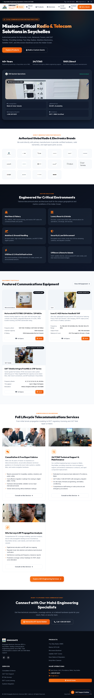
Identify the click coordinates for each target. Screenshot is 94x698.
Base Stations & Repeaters (57, 657)
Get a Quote (85, 7)
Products (40, 7)
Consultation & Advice (8, 670)
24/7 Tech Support (8, 674)
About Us (30, 7)
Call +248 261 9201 (63, 622)
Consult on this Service (23, 495)
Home (21, 7)
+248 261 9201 (70, 1)
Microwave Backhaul (55, 650)
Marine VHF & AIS (54, 647)
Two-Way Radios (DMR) (56, 644)
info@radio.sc (82, 1)
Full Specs (20, 338)
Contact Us (73, 7)
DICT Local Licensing (8, 680)
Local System (63, 7)
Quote (40, 338)
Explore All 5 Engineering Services (46, 579)
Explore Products (12, 50)
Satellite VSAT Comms (55, 654)
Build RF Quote (71, 680)
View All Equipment (81, 284)
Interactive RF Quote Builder (36, 622)
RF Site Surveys (7, 677)
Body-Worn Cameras (55, 660)
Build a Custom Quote (36, 50)
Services (52, 7)
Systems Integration (8, 684)
